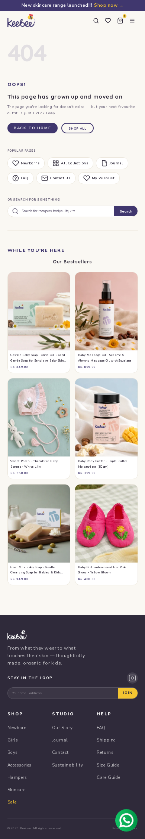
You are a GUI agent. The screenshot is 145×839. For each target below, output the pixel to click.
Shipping (106, 740)
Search (126, 211)
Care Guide (108, 777)
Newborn (17, 728)
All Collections (74, 163)
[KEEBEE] (21, 20)
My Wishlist (103, 178)
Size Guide (108, 765)
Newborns (30, 163)
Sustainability (67, 765)
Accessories (19, 765)
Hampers (17, 777)
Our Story (62, 728)
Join (128, 693)
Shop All (77, 128)
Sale (12, 802)
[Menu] (132, 20)
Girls (12, 740)
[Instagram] (132, 678)
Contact (60, 752)
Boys (12, 752)
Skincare (16, 790)
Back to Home (32, 128)
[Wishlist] (108, 20)
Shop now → (108, 5)
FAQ (25, 178)
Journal (116, 163)
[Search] (96, 20)
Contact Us (60, 178)
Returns (105, 752)
